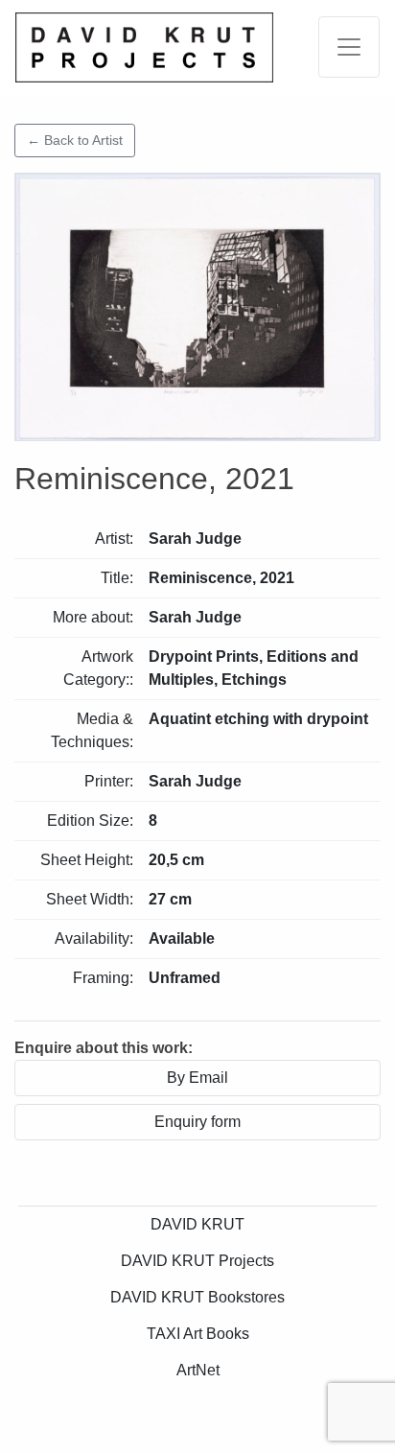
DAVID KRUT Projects (197, 1261)
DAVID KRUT (197, 1224)
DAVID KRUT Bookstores (197, 1297)
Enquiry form (197, 1122)
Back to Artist (75, 140)
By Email (197, 1077)
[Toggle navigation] (349, 47)
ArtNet (198, 1370)
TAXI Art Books (198, 1333)
